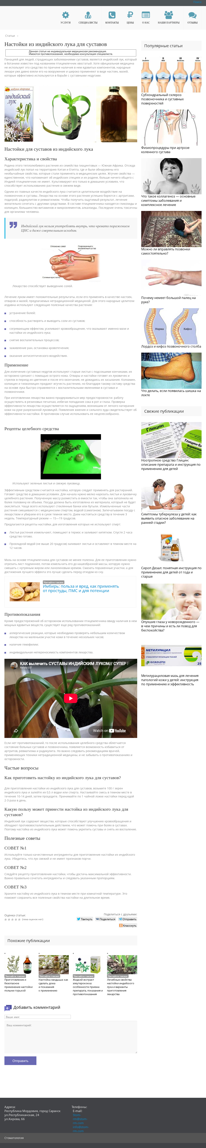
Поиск (197, 2)
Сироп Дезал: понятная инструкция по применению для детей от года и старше (171, 572)
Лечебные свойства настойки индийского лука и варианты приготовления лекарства (120, 987)
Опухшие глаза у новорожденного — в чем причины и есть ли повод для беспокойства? (170, 626)
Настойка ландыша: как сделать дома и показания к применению (53, 985)
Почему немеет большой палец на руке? (168, 300)
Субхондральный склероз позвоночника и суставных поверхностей (162, 99)
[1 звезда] (6, 919)
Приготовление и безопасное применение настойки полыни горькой (18, 985)
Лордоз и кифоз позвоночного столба (171, 346)
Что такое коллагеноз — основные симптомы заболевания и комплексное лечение (168, 200)
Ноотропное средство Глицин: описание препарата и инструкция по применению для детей (171, 464)
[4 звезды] (16, 919)
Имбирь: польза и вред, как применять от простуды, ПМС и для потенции (81, 588)
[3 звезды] (13, 919)
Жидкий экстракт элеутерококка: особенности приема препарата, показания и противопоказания (88, 987)
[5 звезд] (20, 919)
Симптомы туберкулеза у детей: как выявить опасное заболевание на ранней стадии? (169, 518)
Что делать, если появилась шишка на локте (171, 393)
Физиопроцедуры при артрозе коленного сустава (165, 149)
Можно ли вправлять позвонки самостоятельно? (165, 251)
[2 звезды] (9, 919)
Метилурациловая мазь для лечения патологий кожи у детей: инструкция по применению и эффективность (170, 679)
